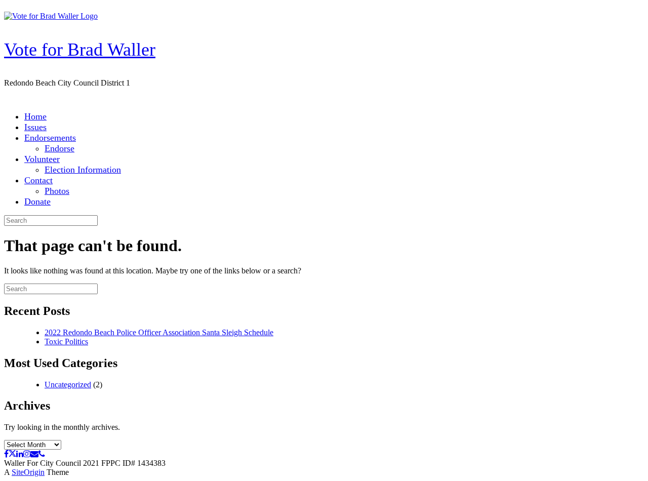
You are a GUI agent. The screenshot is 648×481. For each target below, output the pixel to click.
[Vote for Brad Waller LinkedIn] (19, 454)
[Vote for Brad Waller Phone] (41, 454)
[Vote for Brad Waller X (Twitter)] (12, 454)
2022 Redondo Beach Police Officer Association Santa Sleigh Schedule (159, 332)
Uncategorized (68, 384)
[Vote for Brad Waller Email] (34, 454)
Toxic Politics (66, 341)
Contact (38, 180)
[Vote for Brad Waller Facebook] (6, 454)
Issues (35, 127)
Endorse (59, 148)
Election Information (83, 170)
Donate (37, 201)
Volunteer (42, 159)
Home (35, 116)
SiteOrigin (28, 472)
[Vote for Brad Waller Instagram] (26, 454)
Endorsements (50, 138)
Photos (57, 191)
